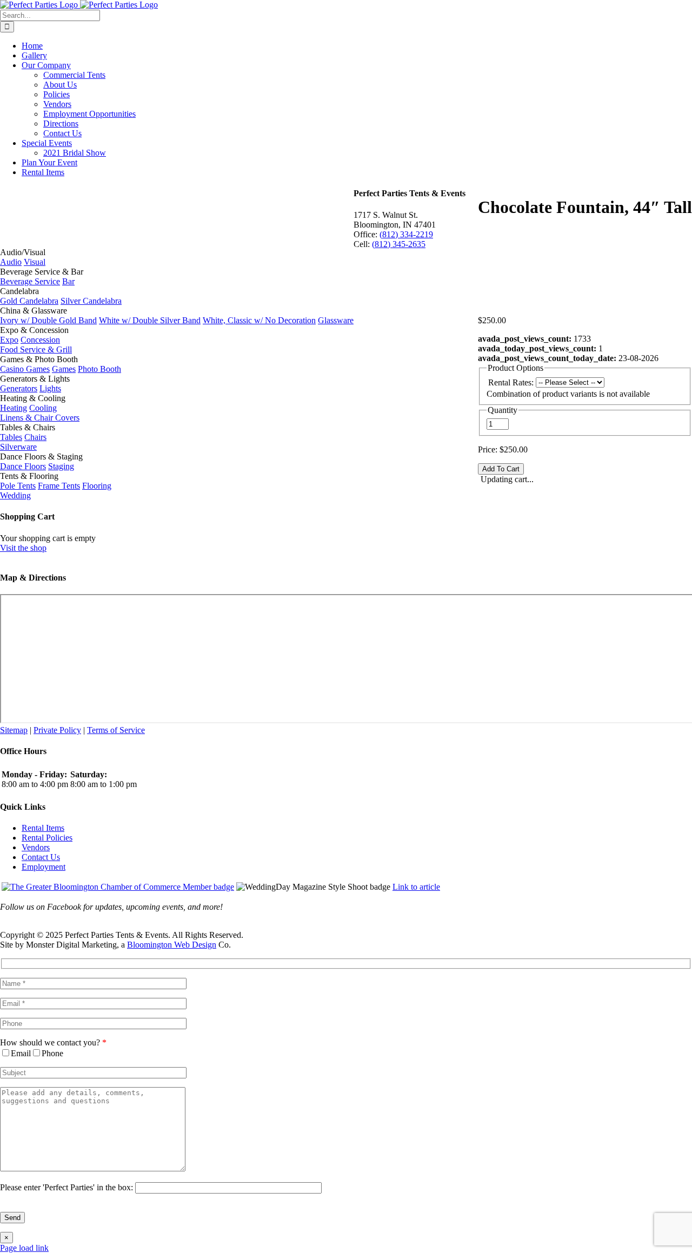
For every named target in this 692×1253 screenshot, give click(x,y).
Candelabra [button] (19, 291)
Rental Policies (47, 837)
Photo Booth (99, 369)
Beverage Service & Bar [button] (41, 271)
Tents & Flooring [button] (29, 476)
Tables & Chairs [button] (27, 427)
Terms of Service (116, 730)
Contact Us (41, 857)
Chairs (35, 437)
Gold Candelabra (29, 300)
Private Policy (57, 730)
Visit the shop (23, 547)
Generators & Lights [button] (35, 378)
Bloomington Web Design (171, 944)
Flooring (96, 485)
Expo (9, 339)
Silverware (18, 446)
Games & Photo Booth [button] (39, 359)
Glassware (336, 320)
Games (64, 369)
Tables (11, 437)
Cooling (43, 407)
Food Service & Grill (36, 349)
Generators (18, 388)
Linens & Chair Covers (39, 417)
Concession (40, 339)
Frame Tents (59, 485)
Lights (50, 388)
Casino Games (25, 369)
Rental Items (43, 827)
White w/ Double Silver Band (150, 320)
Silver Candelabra (91, 300)
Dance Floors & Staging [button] (41, 456)
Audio (11, 261)
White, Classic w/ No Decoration (259, 320)
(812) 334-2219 (406, 234)
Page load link (24, 1247)
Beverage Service (30, 281)
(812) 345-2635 (398, 244)
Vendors (36, 847)
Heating (13, 407)
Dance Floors (23, 466)
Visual (34, 261)
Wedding (15, 495)
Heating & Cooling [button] (32, 398)
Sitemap (14, 730)
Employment (43, 866)
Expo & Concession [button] (34, 330)
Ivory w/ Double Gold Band (48, 320)
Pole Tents (18, 485)
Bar (68, 281)
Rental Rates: (511, 382)
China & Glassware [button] (33, 310)
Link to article (416, 886)
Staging (61, 466)
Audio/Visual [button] (22, 252)
